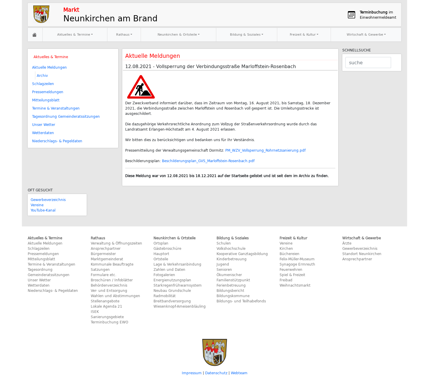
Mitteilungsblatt (46, 100)
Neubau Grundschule (172, 290)
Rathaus (123, 34)
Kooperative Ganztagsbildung (242, 253)
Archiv (42, 75)
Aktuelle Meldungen (49, 67)
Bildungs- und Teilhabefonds (241, 301)
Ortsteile (161, 258)
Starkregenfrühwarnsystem (178, 285)
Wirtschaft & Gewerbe (365, 34)
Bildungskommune (233, 295)
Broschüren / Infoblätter (112, 280)
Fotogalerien (164, 274)
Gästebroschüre (167, 248)
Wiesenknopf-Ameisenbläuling (180, 306)
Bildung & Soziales (245, 34)
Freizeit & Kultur (303, 34)
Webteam (239, 372)
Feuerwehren (291, 269)
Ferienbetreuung (231, 285)
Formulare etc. (103, 274)
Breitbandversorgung (172, 301)
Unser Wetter (43, 124)
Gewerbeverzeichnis (48, 199)
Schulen (224, 243)
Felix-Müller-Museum (297, 258)
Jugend (223, 264)
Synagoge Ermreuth (297, 264)
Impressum (192, 372)
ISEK (95, 311)
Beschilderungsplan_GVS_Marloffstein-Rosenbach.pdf (208, 160)
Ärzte (346, 243)
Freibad (286, 280)
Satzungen (100, 269)
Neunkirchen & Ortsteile (177, 34)
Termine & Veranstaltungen (56, 108)
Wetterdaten (43, 132)
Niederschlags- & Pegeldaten (57, 140)
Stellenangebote (105, 301)
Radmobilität (165, 295)
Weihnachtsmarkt (295, 285)
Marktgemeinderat (107, 258)
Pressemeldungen (47, 91)
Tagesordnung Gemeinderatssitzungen (66, 116)
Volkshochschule (231, 248)
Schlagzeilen (43, 83)
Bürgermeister (103, 253)
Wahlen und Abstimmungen (115, 295)
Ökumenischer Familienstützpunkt (233, 277)
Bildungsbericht (230, 290)
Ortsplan (161, 243)
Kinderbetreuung (232, 258)
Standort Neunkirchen (361, 253)
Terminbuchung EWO (109, 322)
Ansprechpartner (106, 248)
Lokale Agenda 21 (106, 306)
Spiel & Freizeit (292, 274)
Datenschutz (216, 372)
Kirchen (286, 248)
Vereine (37, 204)
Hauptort (161, 253)
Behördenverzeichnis (109, 285)
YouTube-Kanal (43, 210)
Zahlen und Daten (169, 269)
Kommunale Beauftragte (112, 264)
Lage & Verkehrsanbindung (177, 264)
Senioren (224, 269)
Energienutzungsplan (172, 280)
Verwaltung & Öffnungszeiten (116, 243)
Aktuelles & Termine (73, 34)
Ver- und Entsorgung (109, 290)
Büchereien (289, 253)
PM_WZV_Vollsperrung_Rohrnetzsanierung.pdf (265, 150)
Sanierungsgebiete (107, 316)
